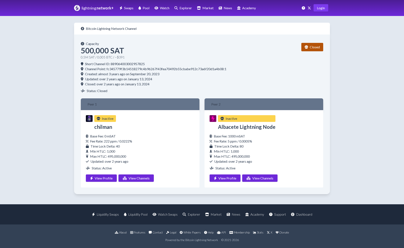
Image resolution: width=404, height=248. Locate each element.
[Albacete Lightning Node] (213, 118)
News (228, 8)
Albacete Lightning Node (246, 127)
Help (211, 232)
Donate (284, 232)
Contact (158, 232)
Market (208, 8)
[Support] (304, 8)
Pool (146, 8)
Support (280, 214)
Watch (164, 8)
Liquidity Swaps (108, 214)
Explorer (185, 8)
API (223, 232)
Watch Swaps (168, 214)
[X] (310, 8)
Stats (260, 232)
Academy (249, 8)
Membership (242, 232)
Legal (173, 232)
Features (139, 232)
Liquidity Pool (138, 214)
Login (321, 8)
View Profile (104, 178)
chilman (103, 127)
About (123, 232)
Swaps (128, 8)
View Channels (139, 178)
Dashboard (304, 214)
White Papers (192, 232)
